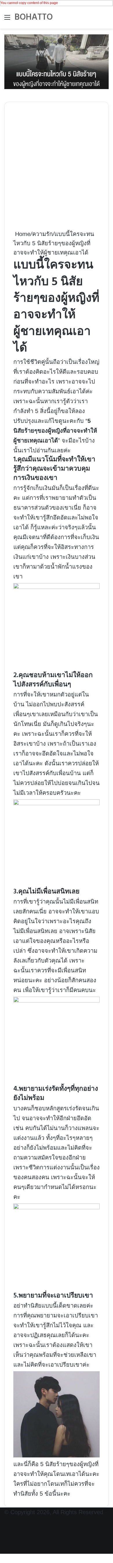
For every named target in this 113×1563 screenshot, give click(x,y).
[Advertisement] (56, 170)
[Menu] (7, 19)
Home (21, 234)
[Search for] (106, 19)
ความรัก (42, 234)
